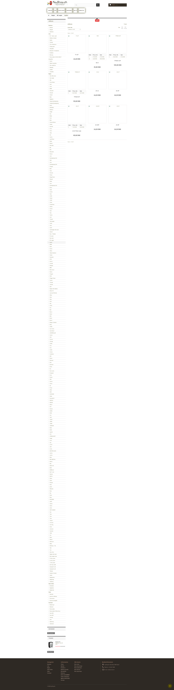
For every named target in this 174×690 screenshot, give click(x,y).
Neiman (51, 474)
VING (50, 533)
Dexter (50, 358)
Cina (50, 345)
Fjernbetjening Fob (53, 158)
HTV (50, 406)
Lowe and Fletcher (53, 292)
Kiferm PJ (51, 290)
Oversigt (125, 28)
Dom (50, 362)
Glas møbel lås (52, 65)
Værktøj (51, 617)
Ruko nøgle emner (53, 556)
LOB (50, 446)
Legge (50, 438)
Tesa (50, 516)
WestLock (51, 541)
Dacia (50, 105)
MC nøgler (51, 240)
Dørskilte (51, 594)
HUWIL (50, 410)
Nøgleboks (51, 587)
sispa (50, 507)
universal (51, 528)
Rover (50, 187)
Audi (50, 84)
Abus (50, 299)
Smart (50, 202)
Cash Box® (51, 330)
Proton (50, 174)
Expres (50, 377)
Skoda (50, 198)
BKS (50, 316)
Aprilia (50, 242)
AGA (50, 301)
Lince (50, 440)
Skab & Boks (61, 10)
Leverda (51, 263)
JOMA (50, 421)
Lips (50, 442)
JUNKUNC (51, 425)
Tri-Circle (51, 522)
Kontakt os (63, 667)
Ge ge (50, 387)
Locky (50, 448)
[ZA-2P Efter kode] (76, 114)
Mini (50, 149)
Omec (50, 480)
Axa (50, 307)
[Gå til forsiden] (48, 15)
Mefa (50, 457)
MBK (50, 267)
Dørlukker (51, 31)
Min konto (77, 662)
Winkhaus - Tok (52, 545)
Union (50, 526)
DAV (50, 356)
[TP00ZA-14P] (117, 43)
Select (50, 505)
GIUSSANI (51, 394)
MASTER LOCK (52, 451)
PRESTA (51, 488)
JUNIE (50, 423)
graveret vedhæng (53, 596)
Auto (50, 619)
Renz (50, 491)
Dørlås (50, 40)
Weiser (50, 539)
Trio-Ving (51, 524)
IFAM (50, 413)
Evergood (51, 373)
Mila (50, 463)
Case (50, 86)
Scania (50, 191)
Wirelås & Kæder (52, 38)
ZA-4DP (97, 125)
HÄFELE (51, 400)
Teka (50, 514)
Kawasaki (51, 257)
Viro (50, 535)
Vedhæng (51, 581)
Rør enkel (51, 238)
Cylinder (51, 42)
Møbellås (51, 67)
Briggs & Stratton (52, 322)
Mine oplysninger (78, 671)
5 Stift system (52, 558)
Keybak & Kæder (52, 573)
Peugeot (51, 166)
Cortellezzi (51, 354)
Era (50, 368)
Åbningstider (63, 671)
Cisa (50, 347)
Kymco (50, 261)
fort (50, 385)
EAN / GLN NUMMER (65, 674)
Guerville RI (51, 398)
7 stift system (52, 562)
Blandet (51, 27)
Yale (50, 547)
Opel (50, 160)
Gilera (50, 250)
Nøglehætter (52, 577)
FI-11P (76, 54)
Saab (50, 189)
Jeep (50, 132)
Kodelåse (51, 52)
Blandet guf (51, 604)
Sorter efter (70, 27)
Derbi (50, 246)
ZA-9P (117, 125)
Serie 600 (51, 615)
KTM (50, 259)
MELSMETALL (52, 459)
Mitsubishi (51, 151)
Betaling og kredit (64, 669)
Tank (50, 210)
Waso (50, 537)
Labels (50, 575)
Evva (50, 375)
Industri (51, 231)
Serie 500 (51, 613)
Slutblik (51, 69)
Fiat (50, 113)
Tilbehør (51, 571)
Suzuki (50, 208)
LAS (50, 434)
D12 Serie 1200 (52, 564)
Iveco (50, 130)
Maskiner (51, 606)
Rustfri (50, 61)
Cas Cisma (51, 328)
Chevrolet (51, 90)
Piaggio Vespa (52, 278)
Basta (50, 314)
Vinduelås (51, 71)
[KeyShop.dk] (59, 3)
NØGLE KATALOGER (65, 678)
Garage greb (52, 46)
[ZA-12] (97, 80)
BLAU (50, 318)
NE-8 (97, 62)
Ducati (50, 248)
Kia (50, 134)
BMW (50, 88)
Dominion (51, 364)
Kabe (50, 427)
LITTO (50, 444)
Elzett (50, 366)
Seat (50, 193)
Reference (63, 673)
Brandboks (51, 585)
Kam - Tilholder (52, 233)
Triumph (51, 282)
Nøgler (50, 10)
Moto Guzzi (51, 269)
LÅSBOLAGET (52, 436)
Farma (50, 383)
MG (50, 147)
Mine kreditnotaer (78, 667)
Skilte (75, 10)
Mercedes (51, 145)
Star (50, 512)
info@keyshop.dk (111, 669)
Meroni (50, 461)
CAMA (50, 326)
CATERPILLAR (52, 333)
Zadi (50, 286)
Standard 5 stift (52, 566)
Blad (50, 97)
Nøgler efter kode (52, 554)
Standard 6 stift (52, 568)
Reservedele (52, 609)
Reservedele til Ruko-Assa (54, 611)
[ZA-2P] (117, 80)
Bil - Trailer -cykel (53, 35)
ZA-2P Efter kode (76, 131)
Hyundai (51, 126)
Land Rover (51, 139)
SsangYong (51, 204)
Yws (50, 550)
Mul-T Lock (51, 472)
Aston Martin (52, 82)
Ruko (50, 497)
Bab (50, 309)
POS (50, 484)
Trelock (51, 520)
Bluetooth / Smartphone (54, 50)
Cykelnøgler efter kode (54, 229)
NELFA (50, 476)
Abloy (50, 295)
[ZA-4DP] (97, 114)
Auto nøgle (51, 78)
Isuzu (50, 128)
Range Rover (52, 177)
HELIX (50, 404)
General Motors (52, 122)
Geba (50, 389)
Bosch (50, 320)
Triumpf (51, 219)
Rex (50, 493)
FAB (50, 379)
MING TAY (51, 465)
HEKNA (51, 402)
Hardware (69, 10)
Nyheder (51, 629)
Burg (50, 324)
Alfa (50, 80)
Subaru (50, 206)
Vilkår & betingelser (65, 676)
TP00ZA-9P (77, 97)
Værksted (81, 10)
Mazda (50, 143)
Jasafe (50, 419)
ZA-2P (117, 90)
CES (50, 337)
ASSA (50, 305)
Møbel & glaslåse (53, 63)
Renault (51, 179)
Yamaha (51, 284)
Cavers (50, 335)
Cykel (50, 227)
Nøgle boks (57, 641)
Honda (50, 124)
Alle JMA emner (52, 75)
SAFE (50, 501)
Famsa (50, 381)
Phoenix (51, 482)
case (50, 156)
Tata (50, 212)
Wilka (50, 543)
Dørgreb (51, 29)
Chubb (50, 343)
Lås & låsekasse (52, 44)
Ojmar (50, 478)
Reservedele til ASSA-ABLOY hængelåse (55, 58)
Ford (50, 118)
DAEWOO (51, 107)
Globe (50, 396)
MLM (50, 467)
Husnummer (51, 598)
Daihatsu (51, 109)
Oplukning (51, 621)
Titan (50, 518)
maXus (50, 453)
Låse (55, 10)
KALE (50, 429)
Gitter (122, 28)
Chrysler (51, 92)
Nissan (50, 153)
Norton (50, 271)
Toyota (50, 215)
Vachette (51, 531)
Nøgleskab (51, 590)
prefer (50, 486)
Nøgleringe (51, 579)
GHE (50, 392)
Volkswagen (51, 221)
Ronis (50, 495)
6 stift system (52, 560)
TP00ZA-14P (117, 60)
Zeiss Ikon (51, 552)
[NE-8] (97, 43)
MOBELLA (51, 469)
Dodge (50, 111)
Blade (50, 115)
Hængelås (51, 48)
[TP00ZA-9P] (76, 80)
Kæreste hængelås (53, 600)
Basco (50, 311)
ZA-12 (97, 90)
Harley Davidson (52, 252)
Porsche (51, 172)
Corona (50, 351)
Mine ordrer (76, 664)
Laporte (51, 432)
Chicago (51, 341)
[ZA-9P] (117, 114)
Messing (51, 54)
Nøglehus (51, 99)
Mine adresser (77, 669)
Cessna (51, 339)
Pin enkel (51, 236)
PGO (50, 276)
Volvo (50, 225)
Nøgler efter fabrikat (53, 288)
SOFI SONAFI (52, 509)
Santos (50, 503)
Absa (50, 297)
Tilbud (51, 638)
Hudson (51, 408)
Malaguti (51, 265)
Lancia (50, 137)
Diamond (51, 360)
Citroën (50, 94)
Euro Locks (51, 370)
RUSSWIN (51, 499)
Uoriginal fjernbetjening (54, 103)
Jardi (50, 417)
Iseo (50, 415)
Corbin (50, 349)
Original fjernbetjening (53, 101)
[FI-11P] (76, 43)
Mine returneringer (78, 666)
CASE (50, 196)
